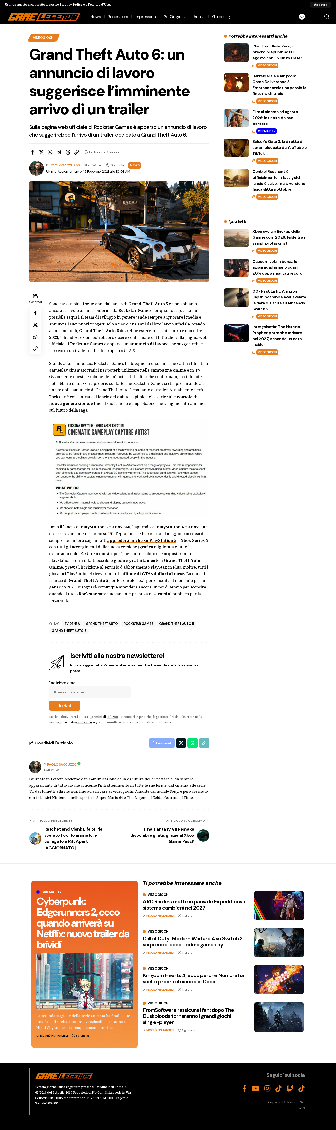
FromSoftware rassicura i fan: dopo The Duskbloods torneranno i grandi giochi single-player (188, 1015)
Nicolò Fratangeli (54, 1035)
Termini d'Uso (98, 4)
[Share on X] (41, 152)
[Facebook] (244, 1089)
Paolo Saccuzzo (65, 165)
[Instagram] (267, 1089)
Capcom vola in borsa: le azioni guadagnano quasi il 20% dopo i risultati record (277, 267)
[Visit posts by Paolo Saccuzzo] (35, 767)
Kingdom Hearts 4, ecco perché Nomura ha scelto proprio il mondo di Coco (193, 978)
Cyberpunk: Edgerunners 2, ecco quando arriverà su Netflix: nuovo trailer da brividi (82, 923)
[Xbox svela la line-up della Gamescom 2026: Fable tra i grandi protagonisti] (236, 238)
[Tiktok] (301, 1089)
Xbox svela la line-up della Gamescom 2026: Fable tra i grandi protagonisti (278, 237)
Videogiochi (44, 38)
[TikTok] (278, 1089)
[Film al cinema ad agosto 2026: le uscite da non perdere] (236, 118)
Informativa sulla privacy (78, 722)
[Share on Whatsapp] (50, 152)
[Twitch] (290, 1089)
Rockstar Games (138, 624)
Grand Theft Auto (102, 624)
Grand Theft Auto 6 (69, 631)
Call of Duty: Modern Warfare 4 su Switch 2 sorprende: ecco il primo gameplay (193, 941)
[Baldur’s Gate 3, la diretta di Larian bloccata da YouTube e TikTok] (236, 148)
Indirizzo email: (64, 683)
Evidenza (72, 624)
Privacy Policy (71, 4)
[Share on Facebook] (32, 152)
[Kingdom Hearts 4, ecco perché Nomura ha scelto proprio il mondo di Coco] (279, 979)
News (134, 165)
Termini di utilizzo (104, 716)
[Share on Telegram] (59, 152)
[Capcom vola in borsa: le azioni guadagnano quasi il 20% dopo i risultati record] (236, 267)
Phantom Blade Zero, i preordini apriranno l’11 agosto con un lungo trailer (277, 52)
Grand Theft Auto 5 (176, 624)
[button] (320, 5)
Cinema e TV (266, 131)
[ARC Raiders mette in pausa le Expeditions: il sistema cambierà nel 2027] (279, 905)
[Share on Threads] (67, 152)
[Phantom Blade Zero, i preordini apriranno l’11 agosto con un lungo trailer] (236, 52)
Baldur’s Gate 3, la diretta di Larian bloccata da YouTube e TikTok (279, 147)
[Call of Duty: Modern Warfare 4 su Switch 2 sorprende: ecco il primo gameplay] (279, 942)
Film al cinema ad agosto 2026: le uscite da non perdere (275, 117)
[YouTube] (255, 1089)
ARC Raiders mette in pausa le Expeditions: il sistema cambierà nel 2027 (194, 904)
